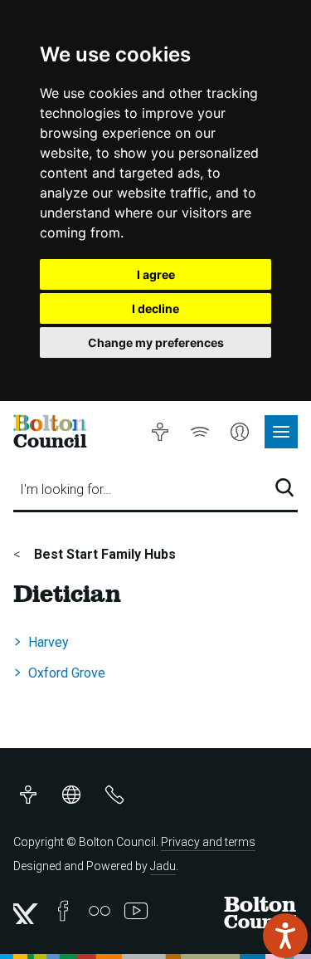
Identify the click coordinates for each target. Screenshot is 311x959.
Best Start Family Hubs (103, 554)
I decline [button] (155, 308)
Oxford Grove (66, 673)
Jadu (163, 866)
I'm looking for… (65, 489)
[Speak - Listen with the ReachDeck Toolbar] (285, 935)
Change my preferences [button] (156, 342)
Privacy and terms (208, 842)
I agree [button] (156, 274)
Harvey (48, 642)
